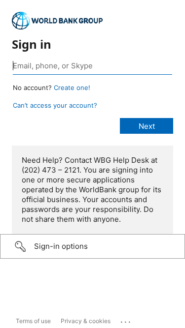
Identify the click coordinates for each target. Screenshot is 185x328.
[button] (92, 246)
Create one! (72, 87)
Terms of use (33, 321)
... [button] (126, 320)
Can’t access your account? (55, 105)
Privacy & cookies (86, 321)
